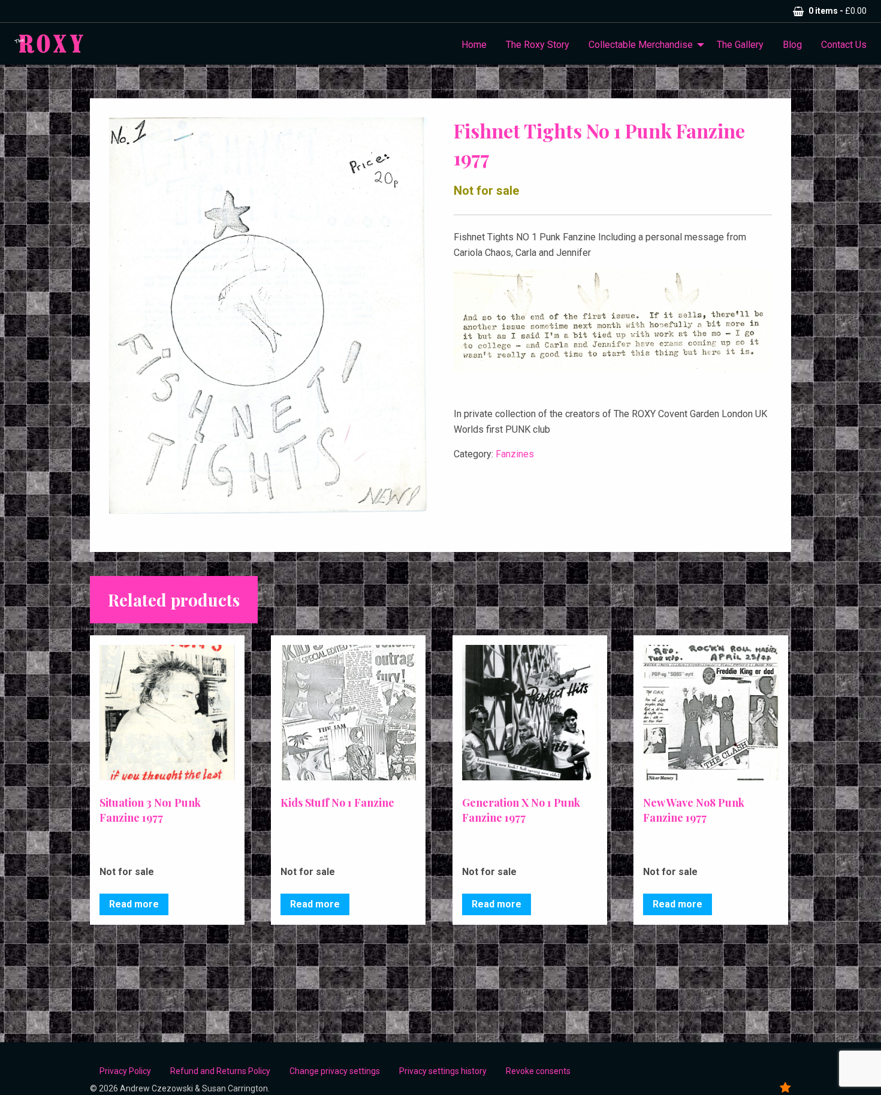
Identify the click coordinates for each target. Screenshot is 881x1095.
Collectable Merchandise (641, 44)
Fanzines (515, 454)
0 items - (837, 11)
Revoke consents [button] (538, 1071)
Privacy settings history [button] (443, 1071)
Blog (792, 44)
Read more (134, 904)
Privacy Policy (125, 1071)
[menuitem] (474, 45)
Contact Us (844, 44)
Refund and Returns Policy (220, 1071)
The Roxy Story (537, 44)
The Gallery (740, 44)
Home (474, 44)
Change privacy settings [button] (334, 1071)
